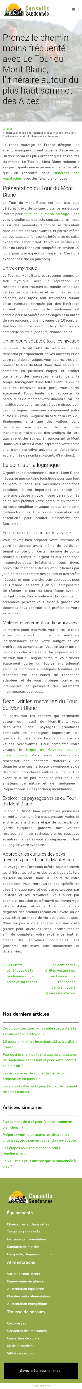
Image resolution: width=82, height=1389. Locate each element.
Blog (9, 129)
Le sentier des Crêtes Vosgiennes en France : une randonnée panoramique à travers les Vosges (60, 979)
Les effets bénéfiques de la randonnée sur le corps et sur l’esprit (22, 973)
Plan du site (41, 1385)
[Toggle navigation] (74, 9)
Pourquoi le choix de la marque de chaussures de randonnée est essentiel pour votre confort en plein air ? (40, 1060)
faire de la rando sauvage (46, 214)
